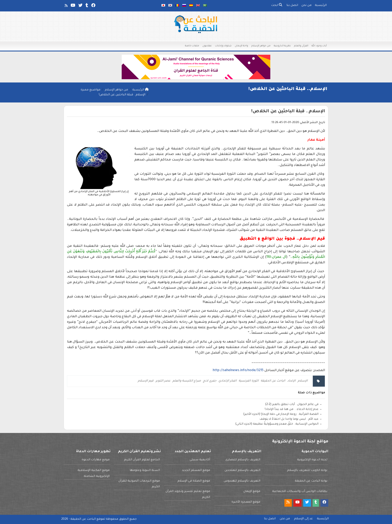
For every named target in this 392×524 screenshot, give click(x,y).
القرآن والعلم (301, 46)
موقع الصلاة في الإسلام (193, 481)
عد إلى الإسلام (303, 519)
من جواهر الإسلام (261, 46)
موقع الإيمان (251, 491)
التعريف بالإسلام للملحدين (242, 470)
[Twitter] (80, 6)
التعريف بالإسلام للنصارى (242, 460)
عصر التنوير (163, 381)
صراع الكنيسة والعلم (187, 381)
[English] (198, 6)
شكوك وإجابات (223, 46)
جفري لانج (209, 381)
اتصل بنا (292, 5)
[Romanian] (177, 6)
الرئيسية (321, 5)
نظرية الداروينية (282, 46)
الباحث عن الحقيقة (273, 381)
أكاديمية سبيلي (200, 460)
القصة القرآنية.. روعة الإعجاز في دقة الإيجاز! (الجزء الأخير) (280, 414)
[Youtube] (73, 6)
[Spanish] (191, 6)
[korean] (170, 6)
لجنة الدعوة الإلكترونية (312, 460)
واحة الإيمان (241, 46)
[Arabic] (205, 6)
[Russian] (184, 6)
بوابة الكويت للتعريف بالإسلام (307, 470)
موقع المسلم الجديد (196, 470)
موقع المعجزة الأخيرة (246, 502)
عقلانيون (207, 46)
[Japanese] (163, 6)
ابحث (275, 5)
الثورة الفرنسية (249, 381)
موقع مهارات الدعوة (96, 460)
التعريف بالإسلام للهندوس (242, 481)
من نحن (306, 5)
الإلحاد (291, 381)
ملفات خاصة (192, 46)
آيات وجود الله (319, 46)
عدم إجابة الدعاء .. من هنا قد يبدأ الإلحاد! (291, 409)
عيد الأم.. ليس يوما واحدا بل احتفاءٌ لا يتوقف (288, 419)
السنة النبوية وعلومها (145, 470)
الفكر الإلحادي (227, 381)
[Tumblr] (87, 6)
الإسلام (303, 381)
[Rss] (66, 6)
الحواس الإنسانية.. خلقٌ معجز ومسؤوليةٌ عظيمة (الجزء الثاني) (276, 424)
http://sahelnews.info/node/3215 (238, 370)
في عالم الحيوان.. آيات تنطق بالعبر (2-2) (291, 404)
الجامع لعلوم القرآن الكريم (142, 460)
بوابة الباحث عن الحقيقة (311, 481)
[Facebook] (93, 6)
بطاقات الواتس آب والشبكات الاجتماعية (299, 491)
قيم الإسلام (146, 381)
